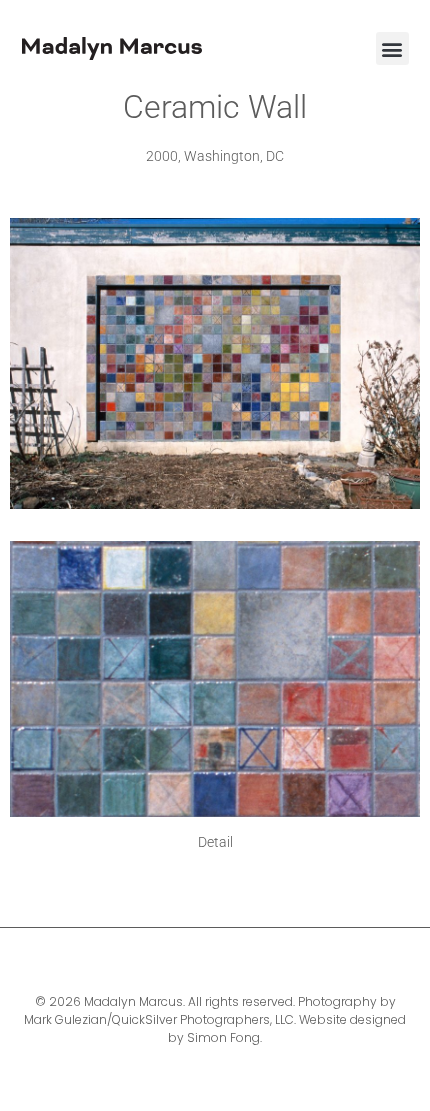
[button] (392, 48)
